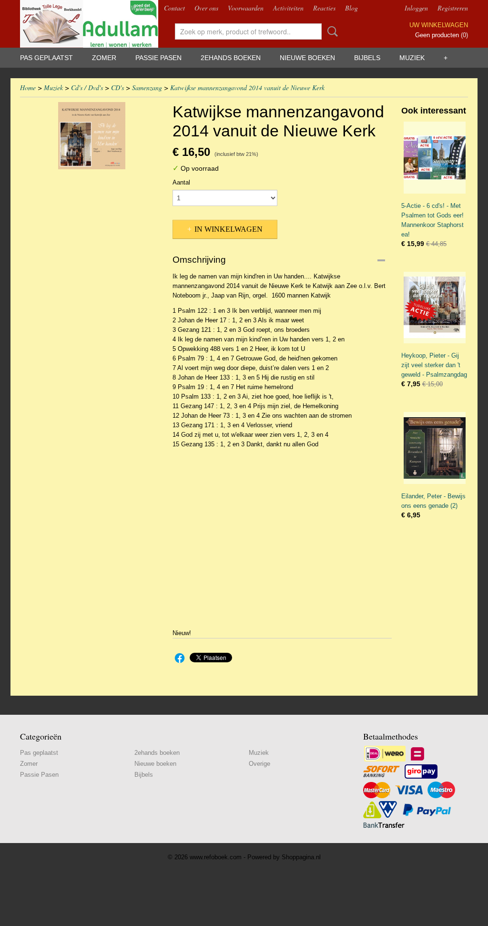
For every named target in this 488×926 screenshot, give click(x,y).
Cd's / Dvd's (87, 87)
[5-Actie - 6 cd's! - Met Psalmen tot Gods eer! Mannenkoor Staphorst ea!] (435, 158)
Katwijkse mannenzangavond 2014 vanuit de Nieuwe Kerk (247, 87)
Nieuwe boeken (307, 58)
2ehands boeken (231, 58)
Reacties (324, 7)
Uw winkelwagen (438, 25)
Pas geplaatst (46, 58)
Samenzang (147, 87)
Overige (259, 763)
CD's (117, 87)
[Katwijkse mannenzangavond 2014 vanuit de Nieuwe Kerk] (91, 135)
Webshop (142, 7)
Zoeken (331, 31)
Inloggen (416, 7)
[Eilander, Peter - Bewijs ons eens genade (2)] (435, 448)
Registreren (452, 7)
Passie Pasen (158, 58)
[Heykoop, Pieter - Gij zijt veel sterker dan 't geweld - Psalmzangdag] (435, 308)
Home (28, 87)
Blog (351, 7)
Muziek (412, 58)
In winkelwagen (228, 229)
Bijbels (367, 58)
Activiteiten (288, 7)
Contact (174, 7)
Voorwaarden (246, 7)
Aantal (181, 182)
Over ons (206, 7)
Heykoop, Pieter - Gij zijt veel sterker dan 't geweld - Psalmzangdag (434, 365)
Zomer (104, 58)
